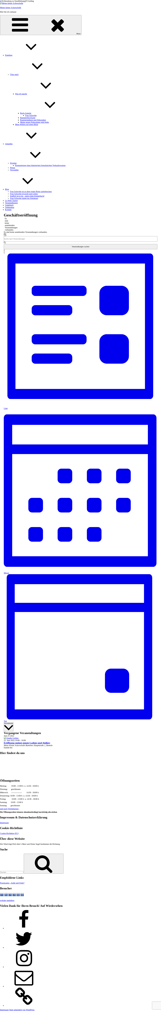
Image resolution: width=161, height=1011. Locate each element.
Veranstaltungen (11, 203)
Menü (78, 34)
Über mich (14, 74)
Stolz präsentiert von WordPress (21, 1010)
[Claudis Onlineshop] (24, 1005)
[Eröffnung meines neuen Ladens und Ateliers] (11, 738)
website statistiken (7, 900)
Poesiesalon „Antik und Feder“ (12, 883)
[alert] (6, 224)
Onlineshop (9, 207)
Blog (7, 189)
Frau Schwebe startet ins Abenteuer (24, 198)
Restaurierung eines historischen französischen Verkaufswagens (40, 165)
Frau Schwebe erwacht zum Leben (24, 194)
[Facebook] (24, 928)
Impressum (4, 823)
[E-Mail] (24, 986)
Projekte (13, 163)
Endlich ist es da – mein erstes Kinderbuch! (27, 196)
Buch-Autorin (25, 113)
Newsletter (14, 170)
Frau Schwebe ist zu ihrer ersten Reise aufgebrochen (31, 191)
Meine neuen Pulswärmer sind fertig (34, 122)
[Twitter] (24, 947)
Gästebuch (9, 205)
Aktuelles (9, 144)
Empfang (8, 55)
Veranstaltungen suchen (80, 247)
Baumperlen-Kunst (27, 118)
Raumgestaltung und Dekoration (33, 120)
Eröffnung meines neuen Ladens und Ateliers (27, 743)
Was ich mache (21, 94)
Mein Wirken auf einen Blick (26, 124)
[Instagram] (24, 967)
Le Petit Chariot (11, 201)
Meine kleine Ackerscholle (10, 8)
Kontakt (8, 210)
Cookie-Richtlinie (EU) (9, 833)
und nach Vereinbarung (9, 809)
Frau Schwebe (31, 115)
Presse (12, 168)
